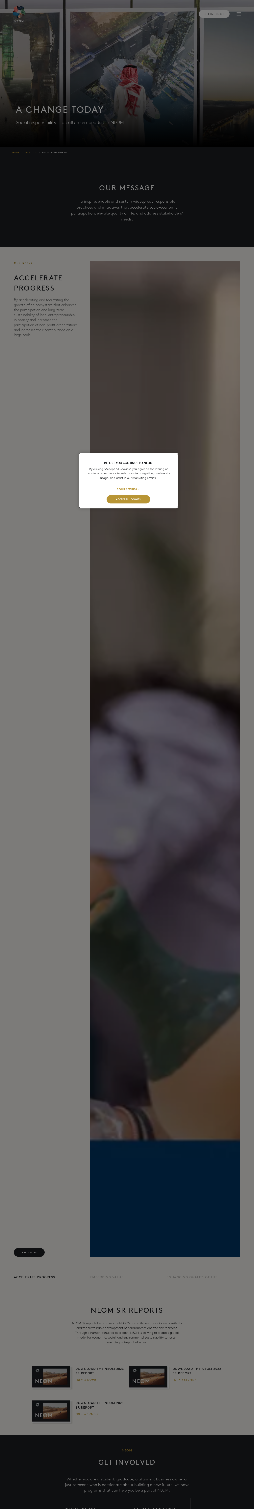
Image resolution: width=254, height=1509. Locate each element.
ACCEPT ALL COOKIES (128, 499)
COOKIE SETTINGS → (128, 489)
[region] (128, 480)
